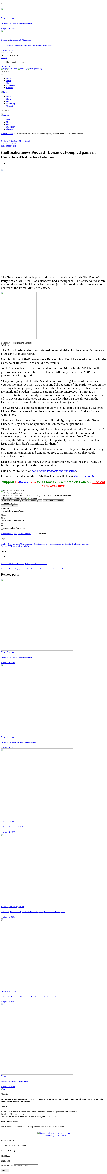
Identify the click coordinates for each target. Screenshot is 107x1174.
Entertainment (15, 40)
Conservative (25, 544)
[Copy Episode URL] (2, 523)
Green (52, 544)
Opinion (10, 18)
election (34, 544)
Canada (17, 544)
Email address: (7, 1166)
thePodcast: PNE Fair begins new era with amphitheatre (19, 742)
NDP (10, 546)
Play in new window (22, 533)
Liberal (81, 544)
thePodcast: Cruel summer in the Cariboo (14, 827)
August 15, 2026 (8, 917)
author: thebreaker (8, 146)
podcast (15, 546)
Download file (7, 533)
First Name (5, 1156)
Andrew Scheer (7, 544)
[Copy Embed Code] (2, 529)
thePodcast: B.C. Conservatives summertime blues (16, 23)
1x (40, 501)
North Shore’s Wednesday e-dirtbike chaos (14, 1081)
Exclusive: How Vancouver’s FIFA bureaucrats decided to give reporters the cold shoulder (29, 996)
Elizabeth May (43, 544)
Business (4, 40)
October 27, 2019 (8, 143)
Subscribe (6, 506)
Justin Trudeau (73, 544)
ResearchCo (24, 546)
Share (14, 506)
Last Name (5, 1161)
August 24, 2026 (8, 50)
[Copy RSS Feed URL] (2, 514)
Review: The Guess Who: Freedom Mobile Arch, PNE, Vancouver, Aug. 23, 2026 (26, 45)
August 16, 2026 (8, 832)
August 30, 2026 (8, 28)
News (3, 18)
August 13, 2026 (8, 1087)
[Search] (2, 74)
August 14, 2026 (8, 1002)
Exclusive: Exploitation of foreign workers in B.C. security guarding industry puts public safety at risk (33, 912)
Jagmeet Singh (61, 544)
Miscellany (26, 40)
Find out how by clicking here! (53, 1135)
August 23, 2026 (8, 747)
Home (3, 133)
